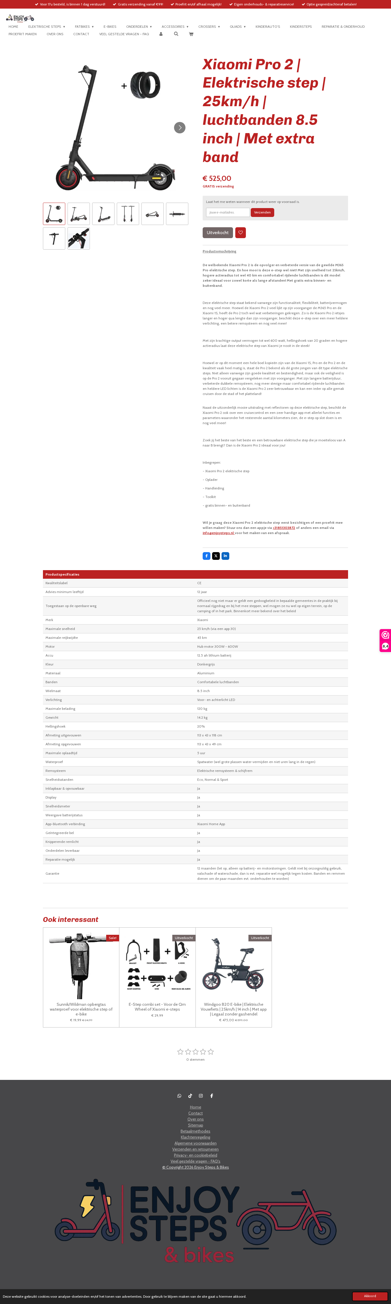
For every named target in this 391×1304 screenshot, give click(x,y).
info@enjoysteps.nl (219, 533)
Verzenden (262, 212)
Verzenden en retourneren (195, 1149)
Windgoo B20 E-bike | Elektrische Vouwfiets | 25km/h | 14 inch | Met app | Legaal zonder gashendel (234, 1009)
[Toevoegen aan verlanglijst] (240, 232)
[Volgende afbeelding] (179, 127)
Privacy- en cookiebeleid (195, 1155)
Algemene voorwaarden (196, 1143)
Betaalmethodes (195, 1131)
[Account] (161, 34)
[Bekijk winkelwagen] (191, 34)
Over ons (195, 1119)
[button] (54, 214)
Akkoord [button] (370, 1296)
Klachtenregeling (195, 1137)
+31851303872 (284, 527)
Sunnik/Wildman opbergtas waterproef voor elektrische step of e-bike (81, 1009)
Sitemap (195, 1125)
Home (195, 1107)
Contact (195, 1113)
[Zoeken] (176, 33)
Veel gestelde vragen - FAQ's (195, 1161)
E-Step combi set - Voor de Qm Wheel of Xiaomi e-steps (157, 1007)
